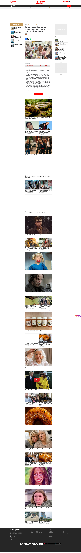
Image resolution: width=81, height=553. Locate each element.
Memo (63, 531)
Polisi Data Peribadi (39, 533)
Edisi (31, 531)
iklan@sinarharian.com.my (14, 540)
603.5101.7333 (13, 535)
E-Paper (65, 5)
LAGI (21, 48)
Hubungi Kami (38, 530)
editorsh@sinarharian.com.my (15, 536)
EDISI (26, 24)
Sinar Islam (32, 7)
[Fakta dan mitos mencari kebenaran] (12, 32)
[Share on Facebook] (26, 39)
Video (45, 7)
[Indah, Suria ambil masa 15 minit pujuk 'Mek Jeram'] (56, 40)
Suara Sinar (26, 7)
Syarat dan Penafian (39, 532)
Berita (21, 7)
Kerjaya (37, 531)
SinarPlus (23, 5)
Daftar (69, 1)
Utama (13, 7)
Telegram (41, 65)
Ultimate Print (51, 535)
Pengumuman (65, 530)
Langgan (68, 5)
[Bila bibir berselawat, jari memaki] (12, 28)
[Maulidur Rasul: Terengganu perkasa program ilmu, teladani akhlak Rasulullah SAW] (56, 44)
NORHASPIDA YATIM (30, 34)
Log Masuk (65, 1)
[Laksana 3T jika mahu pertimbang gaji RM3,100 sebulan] (12, 41)
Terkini (17, 7)
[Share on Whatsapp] (30, 39)
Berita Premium (51, 7)
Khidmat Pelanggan (65, 533)
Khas (41, 7)
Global (32, 532)
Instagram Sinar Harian (78, 316)
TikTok (46, 65)
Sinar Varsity (38, 5)
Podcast (37, 7)
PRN (16, 5)
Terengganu (33, 24)
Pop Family (33, 5)
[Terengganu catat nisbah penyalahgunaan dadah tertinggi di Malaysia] (56, 53)
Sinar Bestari (28, 5)
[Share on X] (28, 39)
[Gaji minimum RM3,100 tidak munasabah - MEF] (12, 45)
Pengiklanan (12, 539)
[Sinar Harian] (40, 2)
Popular (61, 36)
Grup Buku (50, 534)
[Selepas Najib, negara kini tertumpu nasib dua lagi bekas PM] (12, 36)
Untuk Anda (57, 7)
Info (63, 532)
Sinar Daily (19, 5)
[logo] (12, 530)
